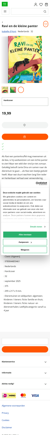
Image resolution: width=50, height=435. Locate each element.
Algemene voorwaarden (13, 405)
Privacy (5, 413)
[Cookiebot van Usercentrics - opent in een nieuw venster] (36, 183)
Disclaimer (7, 427)
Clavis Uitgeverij (12, 256)
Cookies (5, 420)
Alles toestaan (25, 234)
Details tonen (36, 227)
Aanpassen (24, 242)
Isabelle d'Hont (9, 31)
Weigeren (25, 250)
